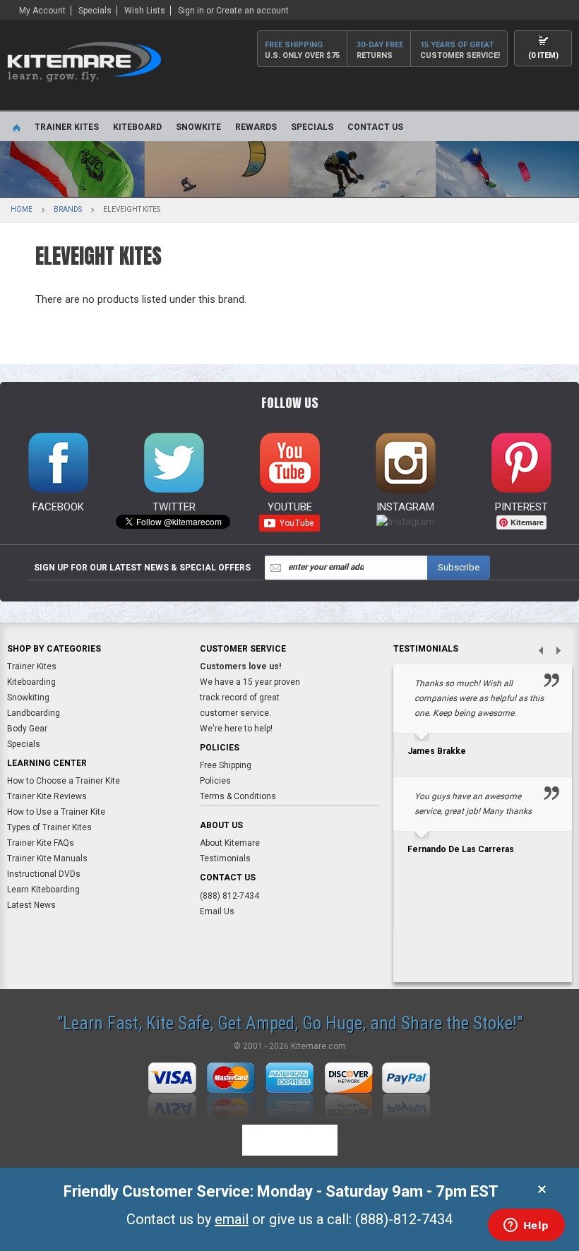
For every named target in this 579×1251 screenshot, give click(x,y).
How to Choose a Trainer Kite (63, 781)
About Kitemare (230, 843)
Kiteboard (137, 127)
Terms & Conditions (238, 796)
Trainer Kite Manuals (47, 858)
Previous (535, 652)
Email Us (217, 911)
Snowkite (198, 127)
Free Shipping (225, 765)
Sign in (191, 11)
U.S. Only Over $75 (302, 50)
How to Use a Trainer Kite (56, 812)
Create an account (252, 11)
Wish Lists (144, 11)
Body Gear (27, 729)
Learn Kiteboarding (43, 889)
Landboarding (33, 713)
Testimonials (225, 858)
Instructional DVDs (43, 874)
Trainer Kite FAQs (40, 843)
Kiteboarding (31, 682)
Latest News (31, 905)
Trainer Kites (67, 127)
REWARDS (256, 127)
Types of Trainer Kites (49, 827)
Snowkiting (28, 697)
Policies (215, 781)
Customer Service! (460, 50)
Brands (68, 209)
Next (563, 652)
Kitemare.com (318, 1046)
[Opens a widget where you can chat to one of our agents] (526, 1226)
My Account (42, 11)
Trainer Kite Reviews (47, 796)
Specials (95, 11)
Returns (380, 50)
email (232, 1219)
